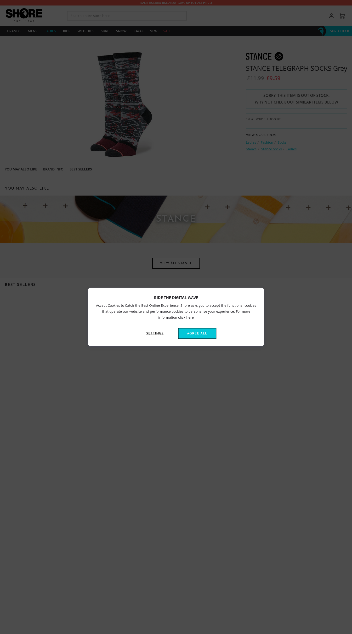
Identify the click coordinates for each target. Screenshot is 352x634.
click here (186, 317)
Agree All (197, 333)
